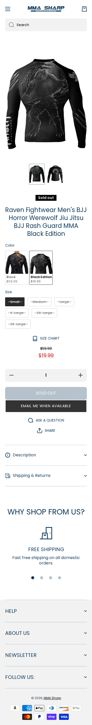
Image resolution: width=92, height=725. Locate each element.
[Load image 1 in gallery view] (37, 174)
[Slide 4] (59, 577)
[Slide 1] (32, 577)
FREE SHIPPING (46, 549)
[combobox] (46, 24)
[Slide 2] (41, 577)
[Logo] (46, 9)
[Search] (9, 24)
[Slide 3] (50, 577)
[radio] (16, 268)
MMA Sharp (52, 698)
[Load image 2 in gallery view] (55, 174)
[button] (84, 9)
